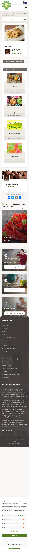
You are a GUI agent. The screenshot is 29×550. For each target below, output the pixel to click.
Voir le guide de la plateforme (14, 313)
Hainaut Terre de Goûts (8, 337)
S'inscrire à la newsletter (14, 290)
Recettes (4, 331)
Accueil (4, 12)
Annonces (5, 334)
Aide (3, 354)
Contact (4, 351)
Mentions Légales (7, 365)
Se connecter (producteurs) (10, 359)
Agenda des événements (9, 348)
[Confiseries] (14, 148)
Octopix (11, 443)
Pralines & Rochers (14, 133)
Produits (11, 12)
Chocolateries (8, 189)
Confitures (15, 86)
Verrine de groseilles (9, 237)
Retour (13, 19)
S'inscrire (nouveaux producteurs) (11, 362)
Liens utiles (5, 341)
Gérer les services (14, 531)
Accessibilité (5, 377)
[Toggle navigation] (26, 7)
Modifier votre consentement (10, 374)
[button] (26, 499)
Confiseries (14, 156)
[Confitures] (14, 78)
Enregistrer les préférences (14, 544)
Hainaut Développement (9, 439)
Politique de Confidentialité (14, 548)
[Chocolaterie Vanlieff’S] (14, 175)
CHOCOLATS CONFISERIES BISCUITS (12, 12)
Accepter (14, 535)
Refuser (14, 540)
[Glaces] (14, 101)
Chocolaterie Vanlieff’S (16, 50)
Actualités (4, 345)
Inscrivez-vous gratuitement (14, 267)
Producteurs (5, 325)
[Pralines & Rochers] (14, 125)
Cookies (4, 371)
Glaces (14, 110)
